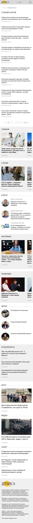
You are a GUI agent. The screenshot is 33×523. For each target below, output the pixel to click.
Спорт (4, 447)
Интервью (6, 236)
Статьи (4, 163)
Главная (3, 7)
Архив (26, 122)
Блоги (4, 195)
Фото (3, 385)
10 (17, 122)
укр (17, 2)
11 (21, 122)
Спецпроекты (8, 347)
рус (20, 2)
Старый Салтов (11, 7)
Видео (4, 415)
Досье (4, 306)
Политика (6, 274)
